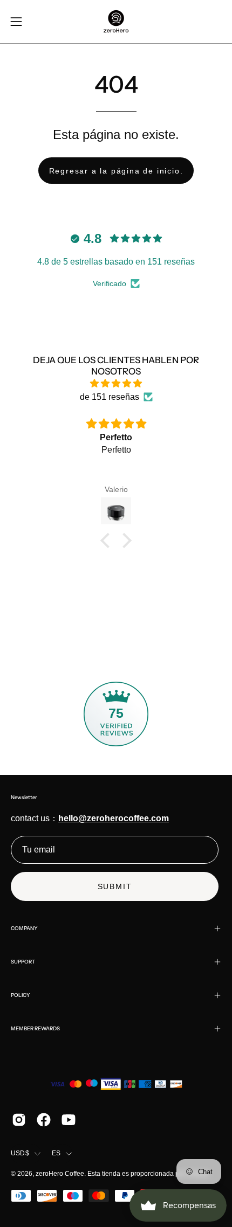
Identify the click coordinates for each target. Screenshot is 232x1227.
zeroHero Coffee (60, 1173)
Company (24, 928)
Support (23, 962)
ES (56, 1153)
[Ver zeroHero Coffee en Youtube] (68, 1120)
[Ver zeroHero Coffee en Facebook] (44, 1120)
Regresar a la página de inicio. (116, 171)
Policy (20, 995)
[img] (116, 383)
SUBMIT (115, 886)
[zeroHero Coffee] (116, 21)
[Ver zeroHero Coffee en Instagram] (19, 1120)
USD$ (20, 1153)
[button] (107, 540)
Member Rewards (35, 1028)
